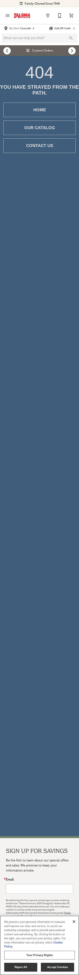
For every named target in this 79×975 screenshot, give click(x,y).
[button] (8, 16)
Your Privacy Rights (39, 955)
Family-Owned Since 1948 (42, 3)
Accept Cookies (57, 967)
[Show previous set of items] (7, 51)
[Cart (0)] (71, 16)
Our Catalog (39, 127)
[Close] (74, 921)
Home (39, 109)
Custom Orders (42, 50)
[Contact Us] (60, 16)
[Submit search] (71, 38)
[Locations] (48, 16)
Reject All (21, 967)
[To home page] (21, 15)
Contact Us (39, 145)
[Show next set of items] (72, 51)
